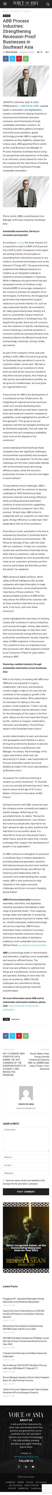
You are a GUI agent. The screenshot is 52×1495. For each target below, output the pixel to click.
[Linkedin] (26, 1467)
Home (5, 11)
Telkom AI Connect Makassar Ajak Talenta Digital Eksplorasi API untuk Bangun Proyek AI (25, 1391)
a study (20, 242)
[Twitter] (12, 59)
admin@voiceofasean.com (26, 1456)
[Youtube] (33, 1467)
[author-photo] (26, 1100)
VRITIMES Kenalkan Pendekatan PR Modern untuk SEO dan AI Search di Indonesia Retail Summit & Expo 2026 (26, 1341)
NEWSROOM (16, 11)
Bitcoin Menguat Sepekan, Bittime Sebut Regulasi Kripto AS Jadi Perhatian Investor (26, 1379)
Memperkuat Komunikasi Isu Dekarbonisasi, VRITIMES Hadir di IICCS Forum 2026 (23, 1327)
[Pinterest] (19, 59)
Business (27, 11)
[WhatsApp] (26, 59)
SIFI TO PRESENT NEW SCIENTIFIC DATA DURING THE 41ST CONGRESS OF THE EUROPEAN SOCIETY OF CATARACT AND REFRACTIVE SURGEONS (14, 1064)
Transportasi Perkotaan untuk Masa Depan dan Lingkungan (25, 1354)
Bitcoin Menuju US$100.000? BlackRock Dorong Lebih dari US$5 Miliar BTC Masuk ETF (24, 1367)
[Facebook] (6, 59)
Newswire (15, 1019)
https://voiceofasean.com (26, 1108)
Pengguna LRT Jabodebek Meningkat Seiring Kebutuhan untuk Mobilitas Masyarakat (23, 1300)
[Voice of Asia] (26, 3)
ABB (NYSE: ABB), (30, 106)
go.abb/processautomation (33, 945)
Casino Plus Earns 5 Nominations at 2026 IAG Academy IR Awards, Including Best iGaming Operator (23, 1314)
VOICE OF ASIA (11, 52)
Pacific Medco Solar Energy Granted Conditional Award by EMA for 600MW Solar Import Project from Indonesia (38, 1061)
